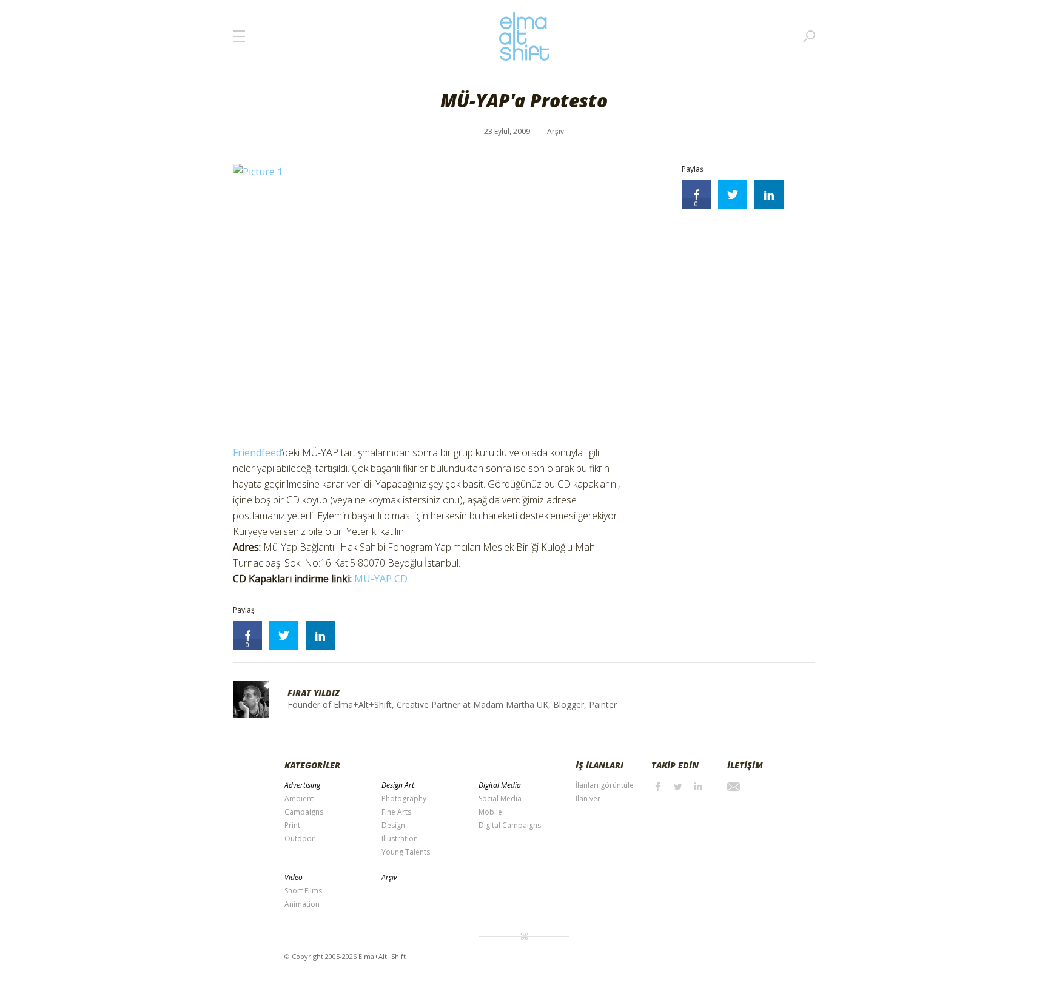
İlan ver (588, 798)
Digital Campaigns (510, 825)
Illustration (399, 838)
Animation (302, 904)
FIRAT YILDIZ (313, 693)
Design (393, 825)
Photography (403, 798)
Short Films (303, 891)
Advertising (302, 785)
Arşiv (555, 131)
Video (293, 877)
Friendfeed (257, 452)
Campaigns (303, 812)
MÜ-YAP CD (381, 578)
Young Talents (405, 852)
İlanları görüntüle (605, 785)
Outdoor (299, 838)
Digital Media (500, 785)
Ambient (299, 798)
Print (292, 825)
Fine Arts (396, 812)
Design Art (397, 785)
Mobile (490, 812)
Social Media (500, 798)
